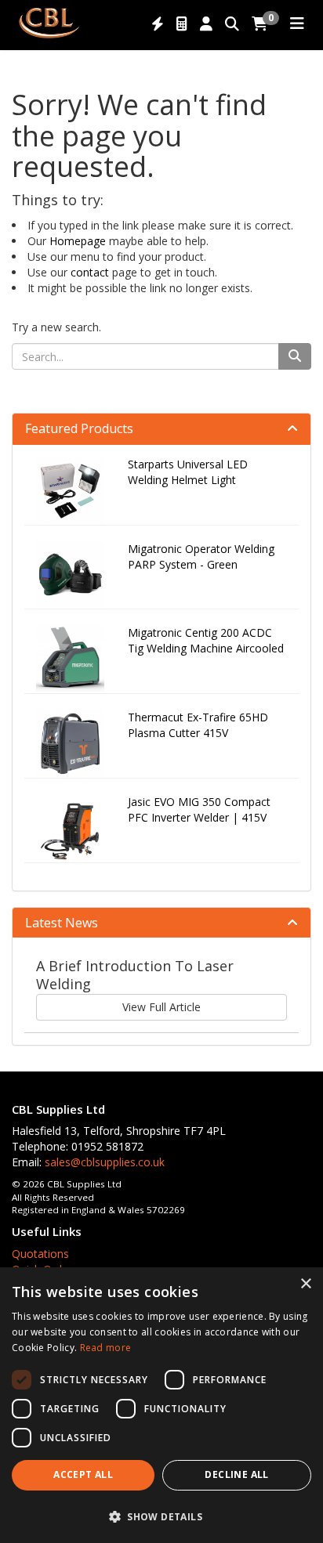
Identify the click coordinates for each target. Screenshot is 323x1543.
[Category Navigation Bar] (297, 24)
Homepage (77, 240)
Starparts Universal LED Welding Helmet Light (188, 472)
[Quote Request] (182, 24)
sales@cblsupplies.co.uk (105, 1162)
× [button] (305, 1284)
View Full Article (161, 1006)
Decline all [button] (236, 1474)
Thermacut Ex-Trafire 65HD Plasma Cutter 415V (198, 725)
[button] (161, 1516)
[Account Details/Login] (206, 24)
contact (90, 272)
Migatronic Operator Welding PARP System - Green (201, 556)
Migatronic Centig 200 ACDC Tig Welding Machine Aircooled (206, 640)
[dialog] (161, 1405)
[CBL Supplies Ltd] (48, 22)
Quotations (40, 1253)
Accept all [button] (83, 1474)
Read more (106, 1347)
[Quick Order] (157, 24)
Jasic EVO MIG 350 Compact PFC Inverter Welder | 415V (199, 809)
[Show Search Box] (232, 24)
